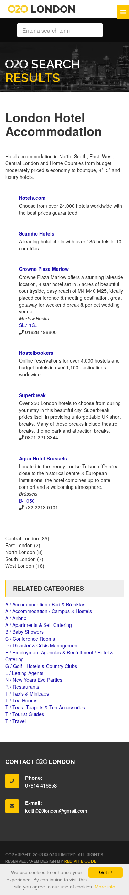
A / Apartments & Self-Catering (38, 624)
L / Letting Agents (24, 672)
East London (19, 545)
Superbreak (32, 395)
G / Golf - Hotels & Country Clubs (41, 666)
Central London (22, 538)
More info (105, 887)
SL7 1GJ (28, 325)
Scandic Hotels (36, 233)
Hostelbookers (36, 352)
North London (20, 552)
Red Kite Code (80, 861)
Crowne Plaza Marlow (44, 268)
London (52, 9)
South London (20, 558)
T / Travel (15, 721)
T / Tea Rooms (21, 700)
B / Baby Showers (24, 631)
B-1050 (27, 500)
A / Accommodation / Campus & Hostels (48, 611)
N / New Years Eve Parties (33, 679)
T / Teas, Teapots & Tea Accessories (45, 707)
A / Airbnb (15, 618)
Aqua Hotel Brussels (43, 458)
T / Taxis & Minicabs (27, 693)
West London (19, 565)
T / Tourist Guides (24, 714)
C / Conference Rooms (30, 638)
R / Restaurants (22, 686)
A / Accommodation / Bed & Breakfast (46, 604)
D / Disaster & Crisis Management (42, 645)
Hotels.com (32, 197)
